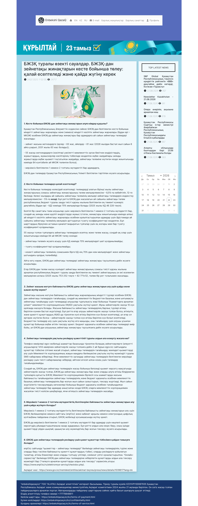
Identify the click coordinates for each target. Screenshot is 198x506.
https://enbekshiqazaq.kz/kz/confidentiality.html (65, 500)
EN (75, 20)
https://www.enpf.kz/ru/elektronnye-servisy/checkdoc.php (53, 464)
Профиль (154, 20)
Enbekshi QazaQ (55, 20)
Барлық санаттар (135, 20)
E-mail (95, 20)
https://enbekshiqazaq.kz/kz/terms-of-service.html (68, 503)
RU (85, 20)
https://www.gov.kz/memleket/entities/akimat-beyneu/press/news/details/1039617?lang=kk (86, 470)
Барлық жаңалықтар (112, 20)
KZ (80, 20)
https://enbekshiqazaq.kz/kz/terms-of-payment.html (68, 497)
